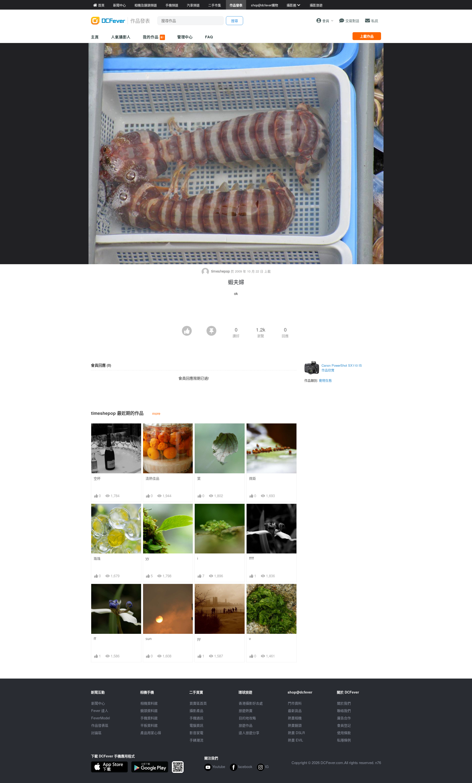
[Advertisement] (236, 312)
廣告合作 (344, 717)
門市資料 (295, 703)
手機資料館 (149, 717)
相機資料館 (149, 703)
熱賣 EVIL (295, 740)
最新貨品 (295, 710)
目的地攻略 (247, 717)
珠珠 (97, 558)
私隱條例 (344, 740)
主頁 (95, 37)
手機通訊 (196, 717)
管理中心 (185, 37)
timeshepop (220, 271)
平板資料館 (149, 725)
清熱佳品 (152, 478)
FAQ (209, 37)
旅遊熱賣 (245, 710)
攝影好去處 (251, 703)
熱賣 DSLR (296, 732)
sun (149, 638)
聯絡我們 (344, 710)
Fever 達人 (99, 710)
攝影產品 (196, 710)
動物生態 (325, 380)
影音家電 (196, 732)
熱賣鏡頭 (295, 725)
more (156, 413)
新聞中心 (98, 703)
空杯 (97, 478)
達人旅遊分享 (249, 732)
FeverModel (100, 717)
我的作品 (153, 37)
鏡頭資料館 (149, 710)
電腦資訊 (196, 725)
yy (147, 558)
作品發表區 (99, 725)
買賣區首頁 (198, 703)
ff (95, 638)
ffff (251, 558)
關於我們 (344, 703)
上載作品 (367, 36)
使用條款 (344, 732)
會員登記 (344, 725)
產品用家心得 (150, 732)
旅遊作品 (245, 725)
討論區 (96, 732)
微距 (252, 478)
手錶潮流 (196, 740)
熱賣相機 (295, 717)
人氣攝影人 (121, 37)
